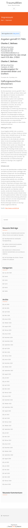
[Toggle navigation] (14, 8)
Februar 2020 (7, 480)
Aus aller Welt (8, 273)
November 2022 (8, 400)
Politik (6, 291)
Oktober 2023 (7, 367)
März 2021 (7, 436)
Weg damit (16, 33)
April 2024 (7, 348)
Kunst (5, 284)
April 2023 (7, 385)
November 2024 (8, 341)
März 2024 (7, 352)
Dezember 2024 (8, 337)
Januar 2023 (7, 396)
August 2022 (7, 411)
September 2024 (8, 345)
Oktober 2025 (7, 323)
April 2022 (7, 418)
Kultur (6, 280)
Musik (6, 287)
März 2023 (7, 389)
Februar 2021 (7, 440)
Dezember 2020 (8, 447)
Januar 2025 (7, 334)
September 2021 (8, 429)
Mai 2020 (6, 469)
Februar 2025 (7, 330)
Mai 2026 (6, 308)
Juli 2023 (6, 378)
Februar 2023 (7, 392)
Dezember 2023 (8, 363)
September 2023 (8, 370)
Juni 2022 (6, 414)
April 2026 (7, 311)
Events (6, 276)
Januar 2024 (7, 359)
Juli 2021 (6, 433)
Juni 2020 (6, 466)
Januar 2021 (7, 444)
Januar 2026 (7, 319)
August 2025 (7, 326)
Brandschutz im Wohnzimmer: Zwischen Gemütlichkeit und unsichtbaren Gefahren (14, 252)
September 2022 (8, 407)
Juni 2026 (6, 304)
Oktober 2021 (7, 425)
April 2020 (7, 473)
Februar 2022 (7, 422)
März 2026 (7, 315)
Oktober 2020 (7, 451)
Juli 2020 (6, 462)
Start (2, 20)
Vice (13, 526)
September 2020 (8, 455)
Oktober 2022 (7, 403)
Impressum (6, 515)
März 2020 (7, 477)
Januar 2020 (7, 484)
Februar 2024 (7, 356)
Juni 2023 (6, 381)
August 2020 (7, 458)
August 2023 (7, 374)
